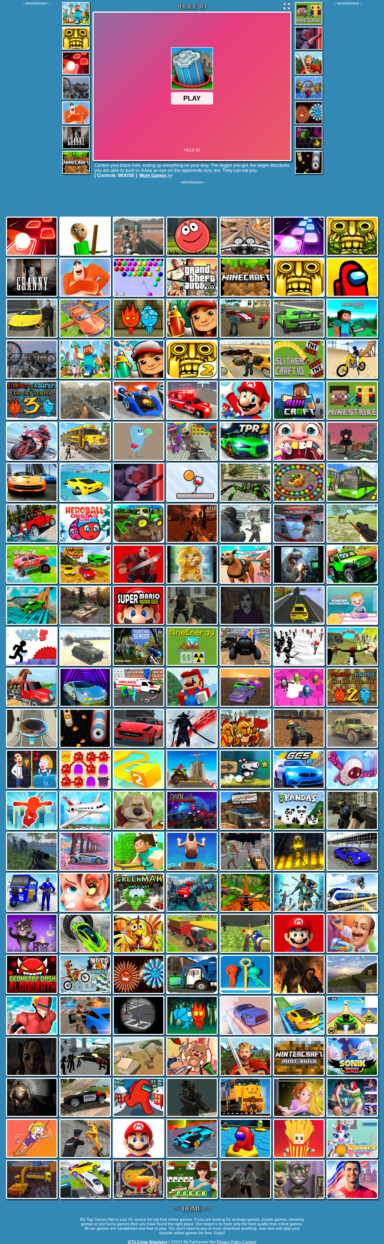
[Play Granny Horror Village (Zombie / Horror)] (76, 148)
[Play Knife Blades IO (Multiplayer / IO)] (308, 123)
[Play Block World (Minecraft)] (76, 24)
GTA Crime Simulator (147, 1242)
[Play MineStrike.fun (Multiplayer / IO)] (308, 24)
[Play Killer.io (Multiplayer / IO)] (308, 49)
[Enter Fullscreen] (287, 7)
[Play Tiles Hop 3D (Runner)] (76, 74)
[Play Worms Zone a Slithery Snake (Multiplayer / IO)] (308, 173)
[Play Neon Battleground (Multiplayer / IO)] (308, 148)
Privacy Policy (229, 1242)
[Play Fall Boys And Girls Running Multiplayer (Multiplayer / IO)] (308, 99)
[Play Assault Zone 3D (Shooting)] (76, 99)
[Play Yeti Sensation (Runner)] (76, 123)
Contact (249, 1242)
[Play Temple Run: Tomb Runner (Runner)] (76, 49)
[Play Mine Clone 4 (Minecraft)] (76, 173)
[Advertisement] (36, 89)
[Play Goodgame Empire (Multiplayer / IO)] (308, 74)
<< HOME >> (192, 1208)
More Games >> (155, 175)
